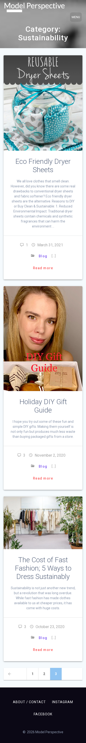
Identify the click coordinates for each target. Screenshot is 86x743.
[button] (34, 7)
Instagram (62, 702)
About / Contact (29, 702)
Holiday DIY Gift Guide (43, 406)
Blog (43, 256)
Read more (43, 268)
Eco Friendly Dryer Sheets (43, 165)
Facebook (43, 714)
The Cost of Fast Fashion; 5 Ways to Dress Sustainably (43, 568)
